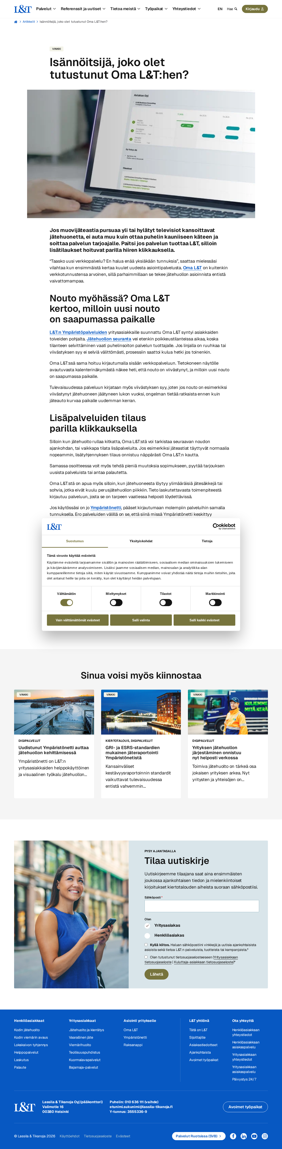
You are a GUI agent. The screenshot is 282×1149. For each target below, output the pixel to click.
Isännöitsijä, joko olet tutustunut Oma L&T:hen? (74, 22)
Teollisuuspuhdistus (84, 1052)
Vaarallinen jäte (81, 1037)
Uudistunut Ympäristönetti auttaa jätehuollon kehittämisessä (54, 750)
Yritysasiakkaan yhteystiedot (244, 1057)
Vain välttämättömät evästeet (78, 620)
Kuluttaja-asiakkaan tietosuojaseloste (203, 962)
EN (220, 9)
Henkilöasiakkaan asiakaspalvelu (246, 1044)
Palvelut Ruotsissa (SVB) (196, 1136)
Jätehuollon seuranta (109, 339)
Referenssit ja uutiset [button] (81, 8)
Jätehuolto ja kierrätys (86, 1030)
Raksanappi (133, 1045)
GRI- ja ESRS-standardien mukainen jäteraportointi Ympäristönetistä (133, 753)
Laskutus (21, 1060)
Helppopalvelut (26, 1052)
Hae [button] (230, 9)
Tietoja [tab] (207, 541)
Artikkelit (29, 22)
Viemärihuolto (80, 1045)
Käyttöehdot (70, 1136)
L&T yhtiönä (199, 1020)
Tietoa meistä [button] (123, 8)
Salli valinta (141, 620)
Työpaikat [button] (154, 8)
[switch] (116, 602)
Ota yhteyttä (243, 1020)
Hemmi (16, 21)
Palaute (20, 1067)
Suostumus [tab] (75, 541)
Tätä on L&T (198, 1030)
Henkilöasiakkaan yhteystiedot (246, 1032)
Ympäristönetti (106, 507)
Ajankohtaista (200, 1052)
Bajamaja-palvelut (83, 1067)
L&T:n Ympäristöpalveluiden (78, 332)
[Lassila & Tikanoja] (23, 9)
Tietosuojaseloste (98, 1136)
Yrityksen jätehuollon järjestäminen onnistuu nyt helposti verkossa (216, 753)
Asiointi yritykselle (140, 1020)
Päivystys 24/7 (244, 1079)
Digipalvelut (29, 741)
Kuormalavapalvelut (84, 1060)
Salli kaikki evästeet (204, 620)
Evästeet (123, 1136)
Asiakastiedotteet (203, 1045)
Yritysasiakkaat (82, 1020)
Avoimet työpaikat (203, 1060)
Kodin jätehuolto (27, 1030)
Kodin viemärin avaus (31, 1037)
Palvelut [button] (43, 8)
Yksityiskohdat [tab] (141, 541)
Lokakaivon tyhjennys (31, 1045)
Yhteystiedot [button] (184, 8)
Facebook (233, 1136)
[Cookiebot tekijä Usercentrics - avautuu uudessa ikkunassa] (216, 526)
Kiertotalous (117, 741)
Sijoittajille (197, 1037)
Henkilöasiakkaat (29, 1020)
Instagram (265, 1136)
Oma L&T (192, 268)
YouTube (254, 1136)
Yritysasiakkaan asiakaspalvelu (244, 1069)
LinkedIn (244, 1136)
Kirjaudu (253, 9)
